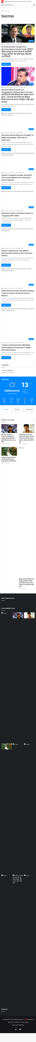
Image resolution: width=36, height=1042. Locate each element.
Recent (17, 409)
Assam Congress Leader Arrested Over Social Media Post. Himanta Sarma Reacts (16, 177)
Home (4, 11)
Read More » (6, 64)
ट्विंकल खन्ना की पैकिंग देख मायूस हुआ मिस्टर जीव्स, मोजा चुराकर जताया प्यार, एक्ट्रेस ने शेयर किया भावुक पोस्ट (26, 582)
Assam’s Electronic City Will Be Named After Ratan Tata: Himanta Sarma (16, 253)
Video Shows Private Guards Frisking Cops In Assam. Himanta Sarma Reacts (17, 293)
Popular (5, 409)
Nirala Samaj (6, 44)
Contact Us (17, 1022)
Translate (12, 372)
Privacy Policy (24, 1022)
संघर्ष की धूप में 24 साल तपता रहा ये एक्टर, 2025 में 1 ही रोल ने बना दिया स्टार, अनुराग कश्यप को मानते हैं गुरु (26, 438)
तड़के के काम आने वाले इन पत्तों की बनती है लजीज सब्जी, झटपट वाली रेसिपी (8, 459)
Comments (29, 409)
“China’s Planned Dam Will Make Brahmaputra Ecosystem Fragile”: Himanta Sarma (16, 347)
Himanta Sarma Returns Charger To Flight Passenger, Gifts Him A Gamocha (17, 137)
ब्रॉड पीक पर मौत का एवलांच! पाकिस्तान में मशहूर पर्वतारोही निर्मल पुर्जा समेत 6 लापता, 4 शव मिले (8, 438)
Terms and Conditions (18, 1025)
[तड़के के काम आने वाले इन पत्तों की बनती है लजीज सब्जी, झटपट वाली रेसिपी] (9, 451)
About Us (10, 1022)
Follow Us (4, 1009)
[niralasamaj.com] (9, 5)
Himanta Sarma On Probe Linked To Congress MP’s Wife (17, 214)
